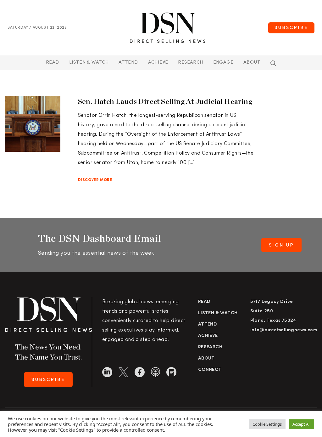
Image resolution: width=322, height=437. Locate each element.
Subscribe (291, 28)
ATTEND (128, 62)
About (251, 62)
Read (52, 62)
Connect (210, 369)
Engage (223, 62)
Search (273, 63)
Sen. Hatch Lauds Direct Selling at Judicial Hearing (165, 101)
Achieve (158, 62)
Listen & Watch (89, 62)
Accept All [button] (301, 424)
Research (190, 62)
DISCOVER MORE (95, 180)
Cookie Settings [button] (267, 424)
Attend (207, 324)
